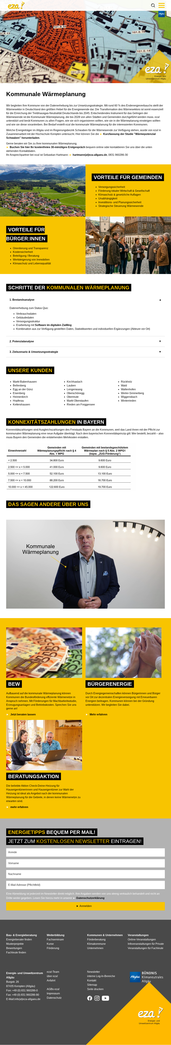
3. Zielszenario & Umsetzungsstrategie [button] (34, 351)
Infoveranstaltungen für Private (146, 943)
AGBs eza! (53, 989)
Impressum (53, 993)
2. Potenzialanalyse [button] (22, 341)
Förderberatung (96, 939)
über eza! (52, 976)
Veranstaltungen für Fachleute (145, 948)
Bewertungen (14, 948)
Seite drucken (95, 989)
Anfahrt (51, 980)
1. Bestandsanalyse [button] (22, 299)
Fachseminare (55, 939)
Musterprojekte (15, 943)
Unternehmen (95, 948)
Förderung (53, 948)
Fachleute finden (16, 952)
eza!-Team (53, 971)
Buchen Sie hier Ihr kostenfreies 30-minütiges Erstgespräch (47, 147)
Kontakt (91, 980)
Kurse (50, 943)
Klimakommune (96, 943)
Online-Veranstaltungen (142, 939)
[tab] (85, 300)
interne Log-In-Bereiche (101, 976)
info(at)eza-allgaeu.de (27, 999)
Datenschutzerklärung (90, 898)
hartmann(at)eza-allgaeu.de (90, 154)
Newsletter (93, 971)
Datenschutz (54, 997)
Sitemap (92, 984)
